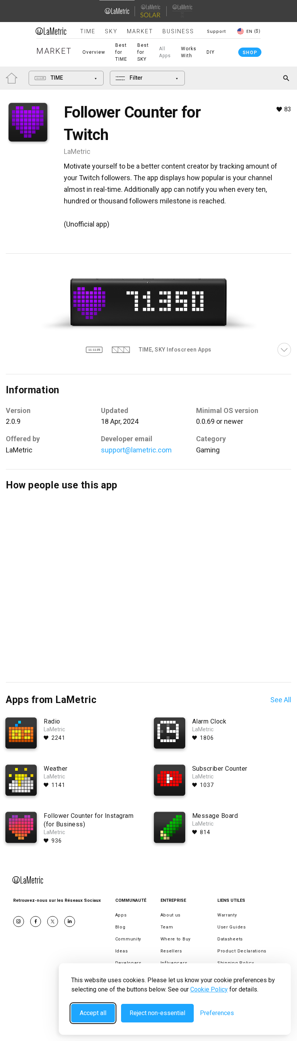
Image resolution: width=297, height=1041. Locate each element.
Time (88, 31)
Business (178, 31)
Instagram (18, 921)
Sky (111, 31)
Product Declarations (241, 951)
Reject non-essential (157, 1013)
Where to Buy (175, 939)
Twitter (52, 921)
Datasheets (230, 939)
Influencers (174, 963)
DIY (211, 52)
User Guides (231, 927)
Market (140, 31)
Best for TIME (121, 52)
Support (216, 31)
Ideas (121, 951)
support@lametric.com (136, 450)
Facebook (35, 921)
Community (128, 939)
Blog (120, 927)
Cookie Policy (209, 989)
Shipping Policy (235, 963)
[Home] (51, 31)
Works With (188, 52)
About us (170, 915)
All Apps (165, 52)
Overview (93, 52)
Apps (121, 915)
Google (69, 921)
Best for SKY (143, 52)
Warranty (227, 915)
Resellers (171, 951)
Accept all (93, 1013)
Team (166, 927)
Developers (128, 963)
